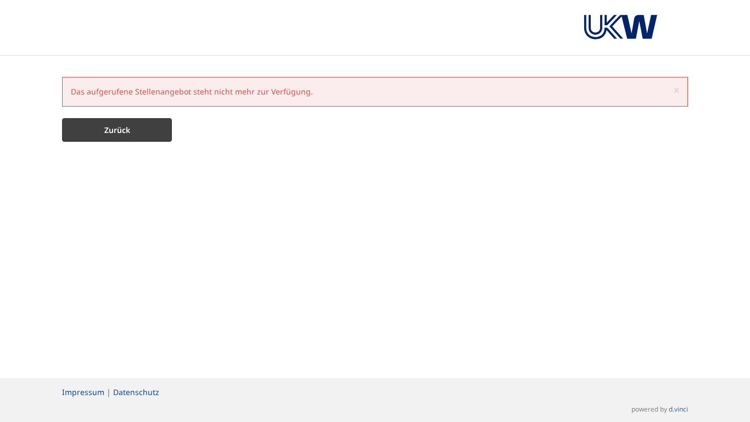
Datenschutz (136, 392)
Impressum (83, 392)
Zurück (117, 130)
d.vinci (678, 408)
